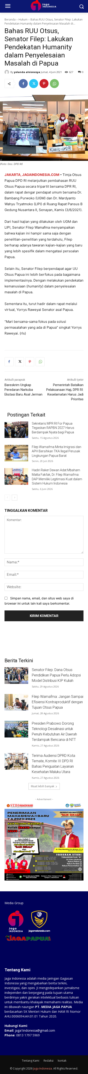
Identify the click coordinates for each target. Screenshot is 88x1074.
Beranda (10, 19)
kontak (62, 1061)
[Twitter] (33, 83)
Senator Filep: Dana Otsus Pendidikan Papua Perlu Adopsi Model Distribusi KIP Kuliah (56, 675)
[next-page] (14, 498)
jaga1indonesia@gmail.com (35, 1030)
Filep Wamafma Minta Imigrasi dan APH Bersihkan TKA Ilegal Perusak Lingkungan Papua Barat (56, 451)
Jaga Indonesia (42, 1068)
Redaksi (48, 1061)
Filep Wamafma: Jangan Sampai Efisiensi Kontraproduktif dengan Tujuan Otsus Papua (57, 702)
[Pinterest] (44, 83)
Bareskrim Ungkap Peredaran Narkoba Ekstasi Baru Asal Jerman (23, 389)
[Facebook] (23, 83)
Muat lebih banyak (42, 786)
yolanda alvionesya (27, 72)
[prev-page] (7, 498)
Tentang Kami (30, 1061)
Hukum (23, 19)
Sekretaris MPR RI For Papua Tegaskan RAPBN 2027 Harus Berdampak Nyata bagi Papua (53, 428)
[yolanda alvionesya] (7, 72)
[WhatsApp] (54, 83)
